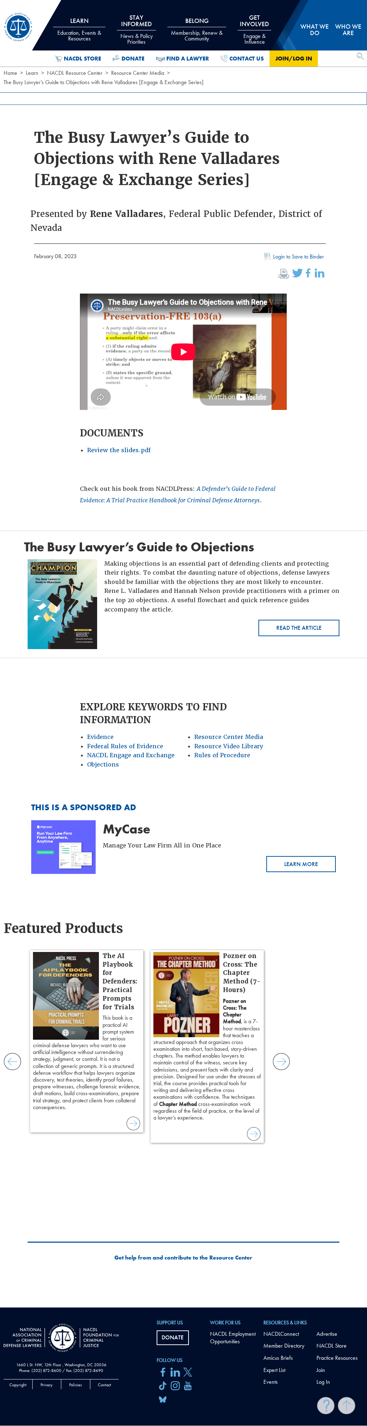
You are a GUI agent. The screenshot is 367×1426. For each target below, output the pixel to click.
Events (270, 1382)
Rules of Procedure (222, 755)
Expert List (274, 1370)
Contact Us (246, 58)
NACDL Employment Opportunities (233, 1337)
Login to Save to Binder (298, 256)
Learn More (301, 864)
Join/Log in (293, 58)
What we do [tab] (314, 29)
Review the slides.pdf (119, 450)
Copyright (18, 1385)
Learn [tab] (79, 29)
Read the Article (298, 628)
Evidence (100, 737)
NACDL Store (82, 58)
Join (320, 1370)
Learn (32, 73)
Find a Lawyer (187, 58)
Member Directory (283, 1345)
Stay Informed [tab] (136, 29)
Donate (132, 58)
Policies (75, 1385)
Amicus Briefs (278, 1358)
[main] (183, 653)
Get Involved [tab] (254, 29)
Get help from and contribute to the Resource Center (183, 1257)
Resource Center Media (137, 73)
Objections (103, 764)
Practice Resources (337, 1358)
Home (10, 73)
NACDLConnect (281, 1334)
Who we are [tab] (348, 29)
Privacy (46, 1385)
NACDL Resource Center (75, 73)
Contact (104, 1385)
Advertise (326, 1334)
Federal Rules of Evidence (125, 746)
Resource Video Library (228, 746)
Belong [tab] (197, 29)
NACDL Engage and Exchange (131, 755)
